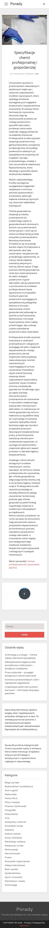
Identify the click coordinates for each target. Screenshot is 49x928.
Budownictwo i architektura (19, 786)
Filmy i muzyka (12, 802)
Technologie (11, 885)
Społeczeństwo (13, 873)
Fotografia (10, 810)
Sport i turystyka (13, 877)
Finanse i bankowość (15, 806)
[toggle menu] (6, 4)
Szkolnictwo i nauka (15, 881)
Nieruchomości (12, 853)
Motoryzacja (11, 849)
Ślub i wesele (11, 869)
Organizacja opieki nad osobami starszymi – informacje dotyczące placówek (22, 690)
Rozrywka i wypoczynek (17, 861)
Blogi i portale (12, 782)
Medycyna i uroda (14, 845)
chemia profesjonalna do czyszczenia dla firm (24, 564)
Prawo (8, 857)
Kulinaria (9, 830)
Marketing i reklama (15, 841)
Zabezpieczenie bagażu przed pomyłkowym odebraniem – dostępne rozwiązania (20, 665)
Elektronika (10, 794)
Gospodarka (11, 814)
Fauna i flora (11, 798)
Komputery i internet (15, 822)
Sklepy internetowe (15, 865)
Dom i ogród (11, 790)
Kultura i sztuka (12, 833)
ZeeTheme (24, 925)
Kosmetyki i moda (14, 826)
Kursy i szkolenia (13, 837)
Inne (37, 74)
